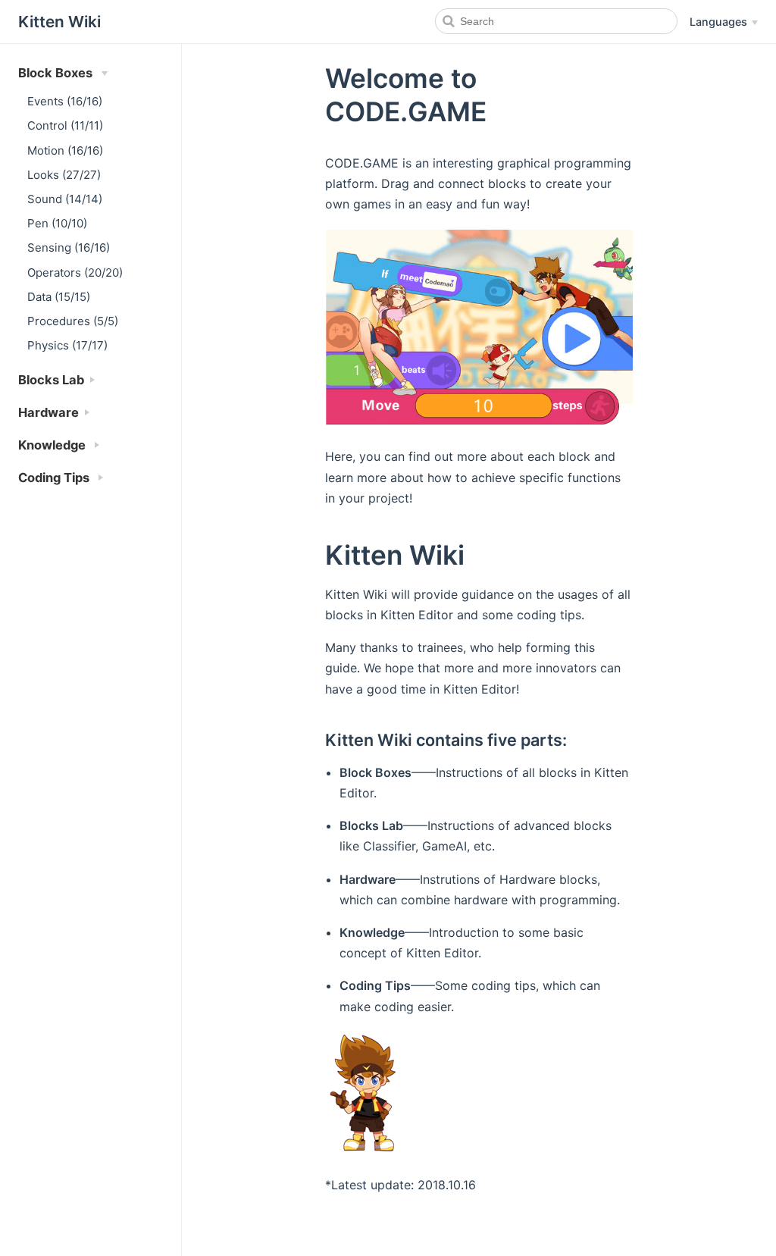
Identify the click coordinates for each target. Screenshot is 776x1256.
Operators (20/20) (75, 272)
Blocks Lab (51, 379)
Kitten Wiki (719, 1096)
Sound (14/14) (64, 199)
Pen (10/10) (57, 223)
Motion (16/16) (65, 150)
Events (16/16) (64, 101)
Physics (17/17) (67, 345)
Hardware (48, 412)
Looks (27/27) (64, 175)
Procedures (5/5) (72, 321)
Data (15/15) (58, 297)
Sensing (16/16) (68, 247)
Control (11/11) (65, 125)
